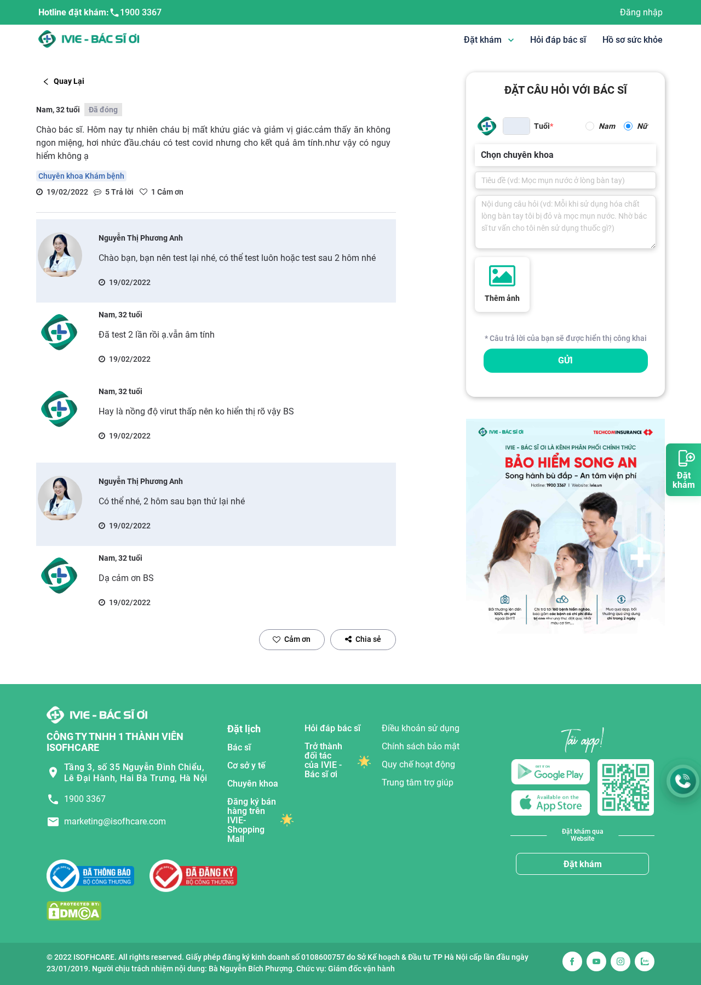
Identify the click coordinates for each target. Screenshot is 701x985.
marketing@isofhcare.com (115, 821)
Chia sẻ (368, 639)
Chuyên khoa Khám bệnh (81, 176)
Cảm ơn (297, 639)
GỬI (565, 360)
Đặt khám (583, 864)
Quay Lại (69, 81)
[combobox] (482, 155)
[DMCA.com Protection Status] (74, 911)
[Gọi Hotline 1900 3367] (682, 781)
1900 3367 (141, 12)
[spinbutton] (516, 126)
